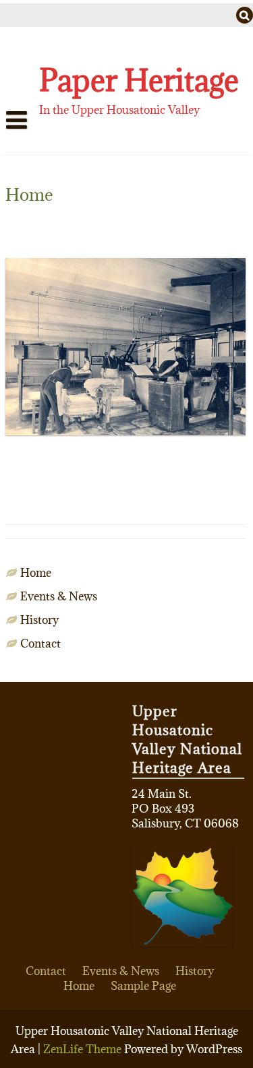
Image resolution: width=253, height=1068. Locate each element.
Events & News (58, 596)
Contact (40, 643)
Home (32, 146)
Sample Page (143, 985)
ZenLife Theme (83, 1049)
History (39, 619)
